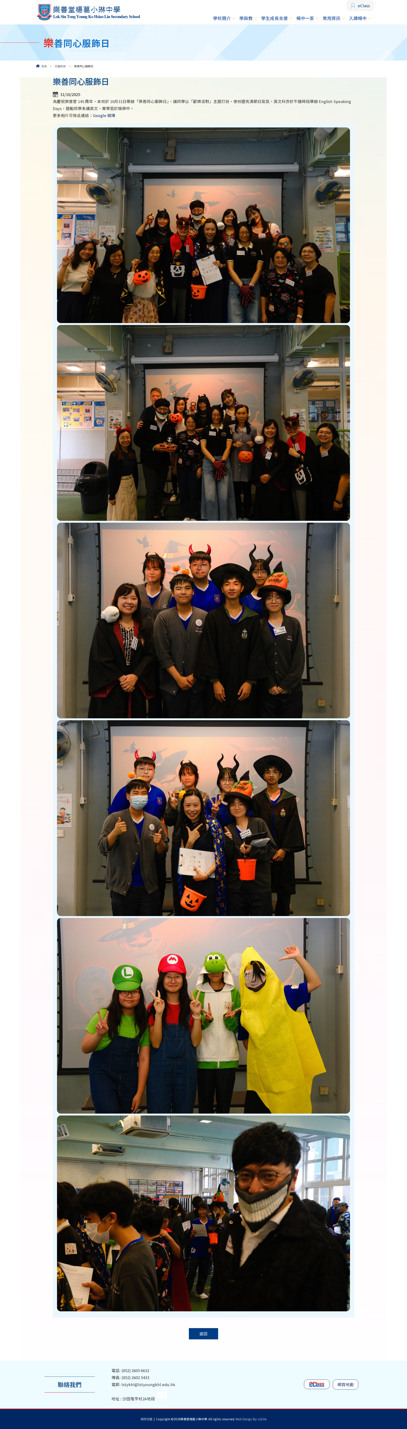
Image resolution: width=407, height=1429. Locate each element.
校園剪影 (60, 66)
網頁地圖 (345, 1384)
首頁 (44, 66)
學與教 (246, 18)
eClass (364, 5)
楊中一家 (305, 18)
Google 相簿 (104, 115)
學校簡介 (222, 18)
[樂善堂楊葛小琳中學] (88, 20)
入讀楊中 (358, 18)
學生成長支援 (274, 18)
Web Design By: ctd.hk (251, 1419)
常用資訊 (331, 18)
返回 (203, 1333)
